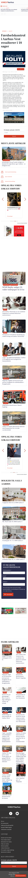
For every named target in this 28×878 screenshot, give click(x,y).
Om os (2, 821)
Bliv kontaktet (8, 594)
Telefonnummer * (7, 570)
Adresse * (5, 581)
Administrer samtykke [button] (6, 829)
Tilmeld (14, 136)
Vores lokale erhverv (6, 839)
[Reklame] (14, 117)
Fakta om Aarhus (5, 844)
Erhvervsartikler (5, 846)
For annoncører (4, 823)
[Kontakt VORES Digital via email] (17, 813)
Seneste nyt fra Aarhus (6, 837)
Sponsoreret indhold (6, 852)
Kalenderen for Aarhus (6, 842)
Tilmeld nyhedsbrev (20, 875)
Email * (4, 576)
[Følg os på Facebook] (10, 813)
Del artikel (20, 69)
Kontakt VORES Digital (6, 827)
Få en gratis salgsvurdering (7, 850)
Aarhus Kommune (5, 848)
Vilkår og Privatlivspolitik (7, 825)
